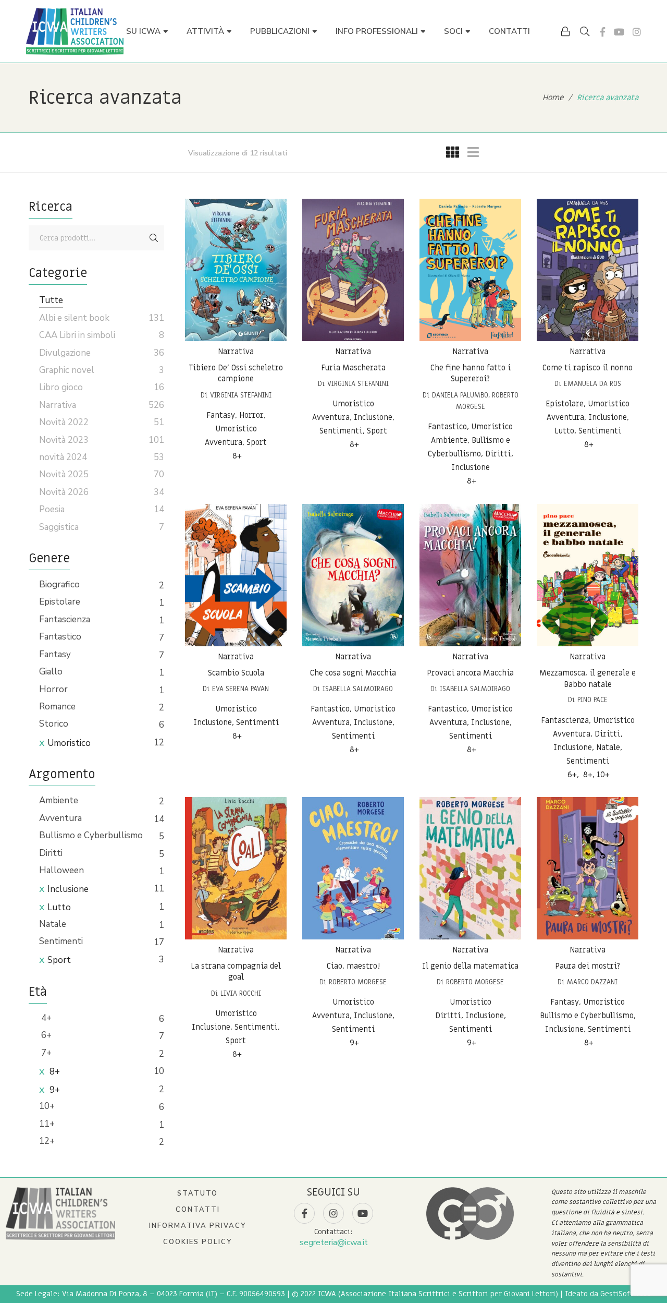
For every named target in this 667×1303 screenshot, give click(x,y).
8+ (53, 1072)
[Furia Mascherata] (353, 270)
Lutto (59, 907)
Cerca (153, 237)
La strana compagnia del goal (236, 972)
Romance (57, 707)
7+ (45, 1053)
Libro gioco (61, 387)
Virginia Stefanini (240, 395)
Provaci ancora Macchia (470, 673)
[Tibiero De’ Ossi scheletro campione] (236, 270)
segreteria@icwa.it (334, 1242)
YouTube (619, 32)
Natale (52, 924)
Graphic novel (66, 370)
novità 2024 (63, 457)
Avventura (60, 818)
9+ (53, 1090)
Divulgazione (65, 353)
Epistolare (59, 602)
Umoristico (69, 743)
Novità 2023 (64, 440)
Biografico (59, 584)
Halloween (61, 870)
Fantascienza (64, 619)
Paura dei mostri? (587, 966)
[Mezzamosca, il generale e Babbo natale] (587, 575)
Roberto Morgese (358, 982)
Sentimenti (61, 941)
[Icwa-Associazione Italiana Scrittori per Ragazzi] (74, 31)
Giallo (51, 672)
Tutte (51, 300)
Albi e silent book (74, 318)
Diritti (51, 853)
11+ (47, 1124)
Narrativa (236, 351)
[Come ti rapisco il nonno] (587, 270)
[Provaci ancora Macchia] (470, 575)
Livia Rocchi (240, 993)
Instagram (637, 32)
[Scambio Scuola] (236, 575)
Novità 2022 (64, 422)
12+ (47, 1141)
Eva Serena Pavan (240, 688)
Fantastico (60, 637)
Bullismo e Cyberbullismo (91, 835)
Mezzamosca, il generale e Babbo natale (587, 679)
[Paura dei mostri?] (587, 868)
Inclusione (68, 889)
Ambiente (58, 800)
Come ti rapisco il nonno (587, 368)
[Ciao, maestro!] (353, 868)
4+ (45, 1018)
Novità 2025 (64, 474)
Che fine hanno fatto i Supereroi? (470, 373)
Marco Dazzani (592, 982)
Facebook (603, 32)
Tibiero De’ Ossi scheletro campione (236, 373)
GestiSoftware (625, 1294)
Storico (53, 724)
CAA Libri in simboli (77, 335)
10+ (47, 1106)
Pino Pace (592, 699)
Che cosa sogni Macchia (353, 673)
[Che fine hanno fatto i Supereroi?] (470, 270)
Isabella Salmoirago (358, 688)
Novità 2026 (64, 492)
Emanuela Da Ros (592, 383)
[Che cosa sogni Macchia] (353, 575)
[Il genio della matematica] (470, 868)
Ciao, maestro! (353, 966)
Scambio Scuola (236, 673)
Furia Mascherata (353, 368)
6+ (45, 1035)
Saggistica (59, 527)
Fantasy (55, 654)
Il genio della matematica (470, 966)
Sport (59, 960)
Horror (53, 689)
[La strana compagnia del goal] (236, 868)
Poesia (52, 509)
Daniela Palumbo (460, 395)
